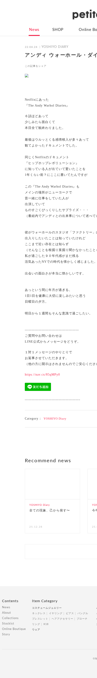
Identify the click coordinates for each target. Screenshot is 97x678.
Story (6, 634)
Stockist (8, 623)
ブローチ (82, 619)
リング (36, 624)
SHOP (57, 30)
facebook (53, 66)
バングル (82, 613)
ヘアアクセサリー (62, 619)
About (6, 612)
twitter (61, 66)
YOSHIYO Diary (55, 418)
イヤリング (55, 613)
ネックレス (39, 613)
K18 (46, 624)
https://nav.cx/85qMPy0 (42, 374)
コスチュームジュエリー (47, 608)
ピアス (70, 613)
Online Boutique (14, 629)
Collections (10, 618)
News (34, 30)
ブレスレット (40, 619)
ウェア (36, 629)
